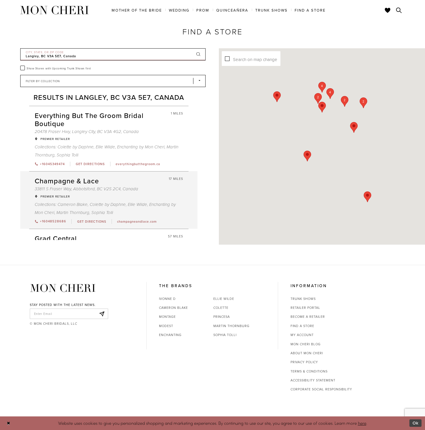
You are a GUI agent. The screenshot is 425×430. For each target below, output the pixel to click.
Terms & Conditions (309, 371)
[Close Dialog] (8, 423)
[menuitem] (136, 10)
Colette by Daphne (76, 147)
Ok (416, 423)
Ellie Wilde (105, 147)
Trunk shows (303, 298)
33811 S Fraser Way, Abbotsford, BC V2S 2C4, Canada (86, 189)
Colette (220, 307)
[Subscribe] (102, 314)
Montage (167, 316)
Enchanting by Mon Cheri (141, 147)
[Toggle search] (399, 10)
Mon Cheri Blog (306, 344)
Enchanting (170, 335)
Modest (166, 326)
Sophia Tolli (67, 155)
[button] (344, 101)
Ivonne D (167, 298)
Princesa (221, 316)
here (362, 423)
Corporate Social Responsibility (321, 389)
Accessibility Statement (313, 380)
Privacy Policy (304, 362)
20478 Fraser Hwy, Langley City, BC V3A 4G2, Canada (87, 131)
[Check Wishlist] (388, 10)
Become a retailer (308, 316)
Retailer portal (305, 307)
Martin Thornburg (72, 212)
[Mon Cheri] (62, 288)
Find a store (302, 326)
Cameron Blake (73, 204)
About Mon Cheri (307, 353)
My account (302, 335)
